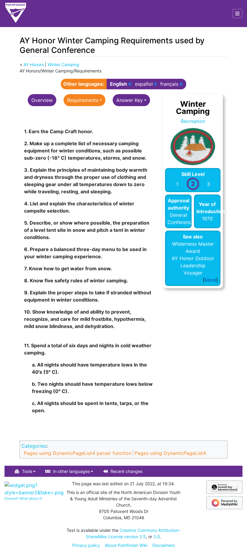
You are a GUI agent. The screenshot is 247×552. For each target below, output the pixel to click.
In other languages (71, 471)
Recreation (193, 121)
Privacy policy (86, 545)
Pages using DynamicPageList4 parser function (77, 453)
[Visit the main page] (16, 13)
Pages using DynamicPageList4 (170, 453)
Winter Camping (63, 64)
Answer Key (129, 100)
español (144, 84)
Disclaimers (163, 545)
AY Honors (33, 64)
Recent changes (126, 471)
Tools (27, 471)
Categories (33, 446)
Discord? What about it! (23, 498)
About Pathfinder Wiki (126, 545)
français (169, 84)
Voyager (192, 273)
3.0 (156, 536)
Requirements (82, 100)
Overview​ (42, 100)
